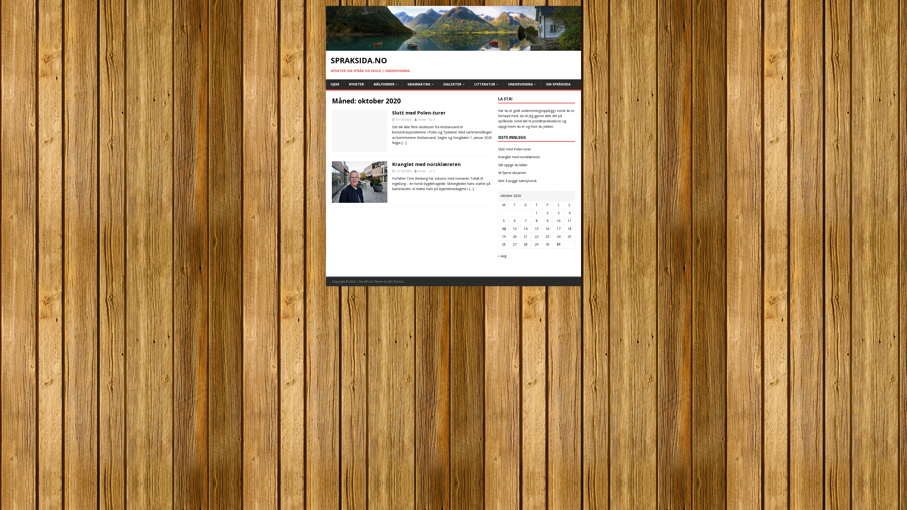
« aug (502, 256)
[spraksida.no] (453, 48)
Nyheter (356, 84)
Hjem (335, 84)
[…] (404, 142)
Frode (422, 119)
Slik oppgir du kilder (512, 165)
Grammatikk (418, 84)
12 (504, 228)
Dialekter (452, 84)
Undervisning (520, 84)
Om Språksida (558, 84)
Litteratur (484, 84)
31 (558, 244)
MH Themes (396, 282)
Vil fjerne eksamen (512, 172)
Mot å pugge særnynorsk (517, 180)
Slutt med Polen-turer (419, 113)
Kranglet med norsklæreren (426, 164)
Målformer (384, 84)
